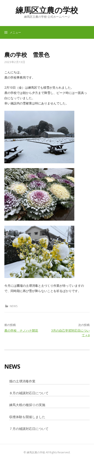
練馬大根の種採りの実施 (27, 405)
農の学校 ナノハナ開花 (21, 330)
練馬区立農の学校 (47, 10)
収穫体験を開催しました (27, 417)
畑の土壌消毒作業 (22, 381)
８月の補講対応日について (29, 393)
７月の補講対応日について (29, 428)
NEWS (14, 306)
